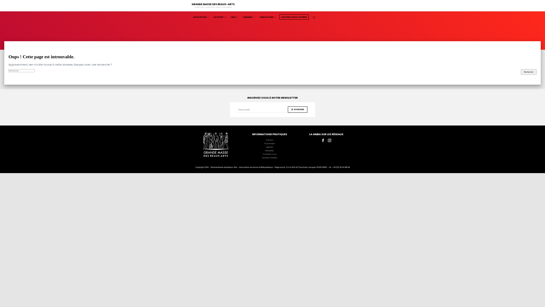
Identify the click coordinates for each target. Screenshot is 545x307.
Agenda (269, 147)
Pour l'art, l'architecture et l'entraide (213, 7)
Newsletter (269, 150)
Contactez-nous (269, 154)
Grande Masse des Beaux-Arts (213, 4)
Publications (266, 17)
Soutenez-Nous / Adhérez (294, 17)
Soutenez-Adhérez (269, 157)
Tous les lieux (269, 143)
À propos (269, 140)
